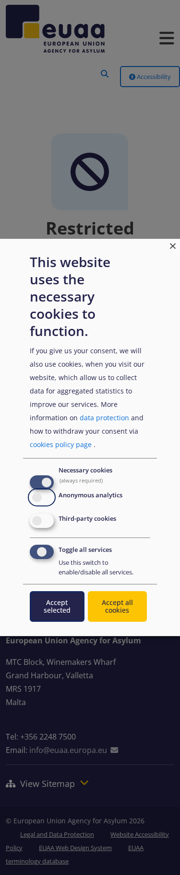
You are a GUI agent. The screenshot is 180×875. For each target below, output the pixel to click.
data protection (104, 417)
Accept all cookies (117, 606)
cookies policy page (61, 444)
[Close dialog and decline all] (173, 245)
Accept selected (57, 606)
